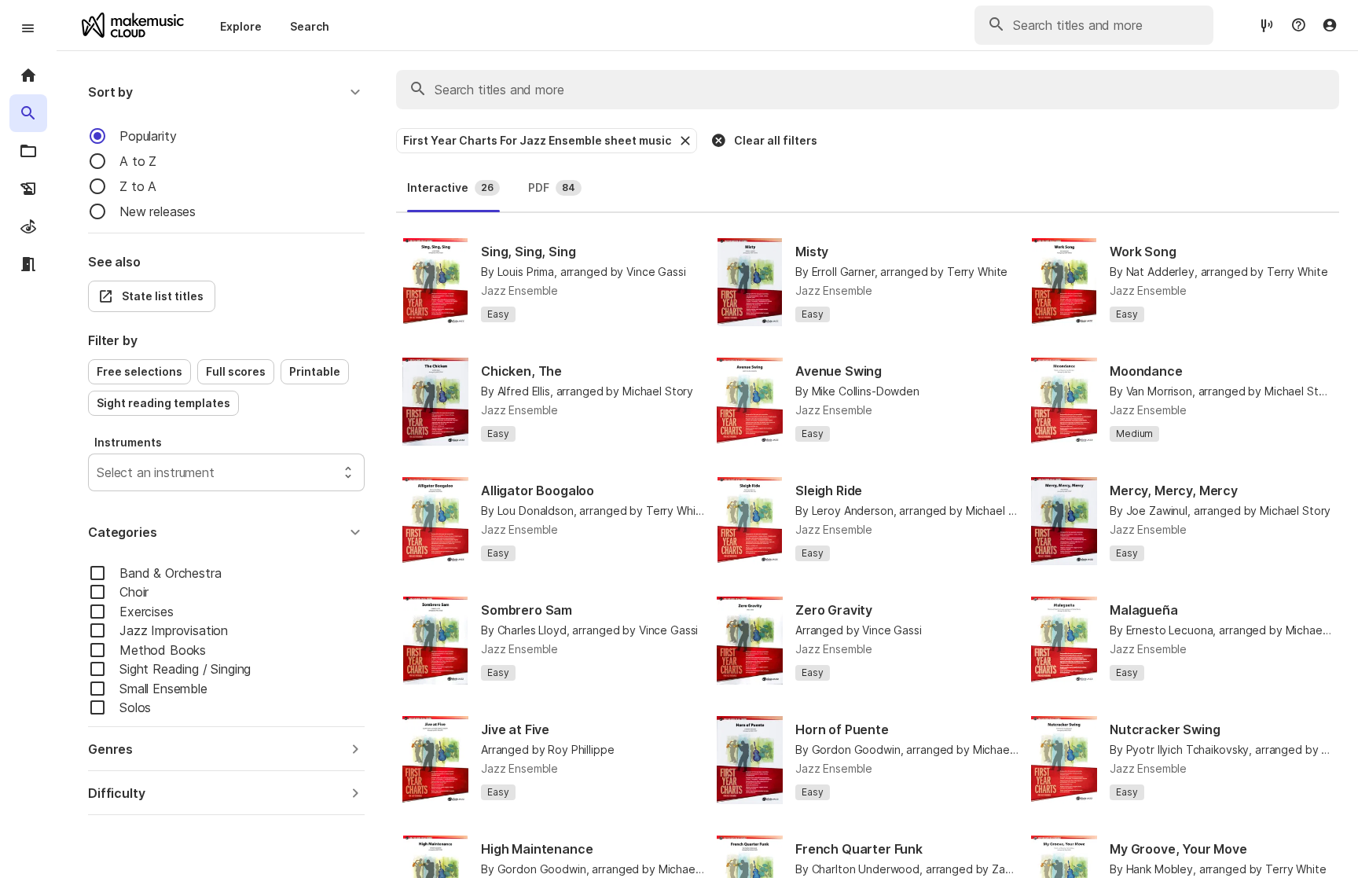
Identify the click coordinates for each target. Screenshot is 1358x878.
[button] (226, 92)
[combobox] (99, 472)
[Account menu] (1329, 25)
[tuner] (1267, 25)
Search (309, 26)
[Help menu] (1298, 25)
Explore (241, 26)
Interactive (450, 187)
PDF (551, 187)
